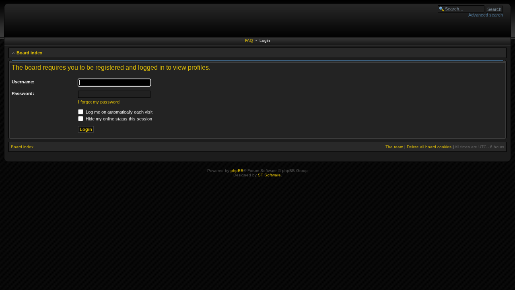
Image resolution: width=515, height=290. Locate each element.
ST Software (269, 175)
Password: (23, 93)
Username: (23, 81)
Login (265, 40)
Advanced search (485, 14)
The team (394, 147)
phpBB (237, 170)
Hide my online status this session (118, 118)
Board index (29, 52)
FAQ (249, 40)
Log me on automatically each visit (118, 112)
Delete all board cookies (429, 147)
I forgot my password (98, 101)
